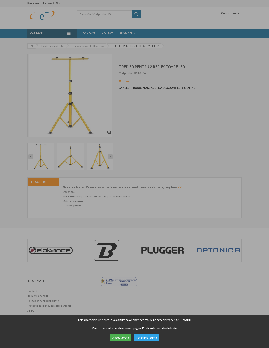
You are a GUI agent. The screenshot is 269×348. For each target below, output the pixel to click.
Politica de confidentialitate (159, 328)
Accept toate (120, 337)
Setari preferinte (146, 337)
